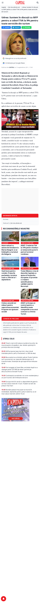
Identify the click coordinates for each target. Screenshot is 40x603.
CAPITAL (12, 67)
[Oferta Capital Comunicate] (20, 409)
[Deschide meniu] (2, 2)
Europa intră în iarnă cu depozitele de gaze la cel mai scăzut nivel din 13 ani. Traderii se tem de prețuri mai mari (19, 384)
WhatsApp (27, 27)
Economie (5, 243)
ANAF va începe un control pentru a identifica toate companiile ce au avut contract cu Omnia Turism (29, 308)
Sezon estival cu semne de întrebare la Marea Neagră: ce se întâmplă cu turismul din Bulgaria (10, 249)
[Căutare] (37, 2)
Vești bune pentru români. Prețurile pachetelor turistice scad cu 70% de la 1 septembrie (9, 275)
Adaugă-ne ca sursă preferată (15, 58)
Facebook (7, 27)
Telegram (17, 27)
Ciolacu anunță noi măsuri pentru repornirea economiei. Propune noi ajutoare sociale (10, 307)
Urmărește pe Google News (15, 63)
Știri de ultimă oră (16, 223)
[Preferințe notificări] (3, 598)
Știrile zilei (8, 338)
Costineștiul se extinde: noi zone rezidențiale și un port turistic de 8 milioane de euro (19, 377)
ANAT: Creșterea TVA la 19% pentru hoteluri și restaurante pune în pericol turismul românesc (29, 249)
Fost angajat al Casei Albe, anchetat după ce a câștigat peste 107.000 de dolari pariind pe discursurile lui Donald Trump (19, 369)
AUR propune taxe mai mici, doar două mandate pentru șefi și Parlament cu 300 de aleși (18, 352)
